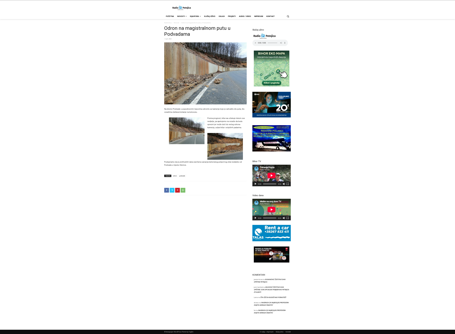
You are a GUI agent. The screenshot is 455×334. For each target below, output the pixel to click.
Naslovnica (168, 23)
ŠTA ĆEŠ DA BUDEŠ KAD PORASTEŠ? (273, 297)
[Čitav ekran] (288, 184)
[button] (288, 16)
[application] (271, 175)
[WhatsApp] (183, 190)
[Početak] (255, 184)
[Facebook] (166, 190)
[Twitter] (172, 190)
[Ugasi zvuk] (284, 184)
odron (175, 176)
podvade (182, 176)
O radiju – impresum (266, 332)
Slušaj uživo (279, 332)
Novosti (176, 23)
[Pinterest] (177, 190)
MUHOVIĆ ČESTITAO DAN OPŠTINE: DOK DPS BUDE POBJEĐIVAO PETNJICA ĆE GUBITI (271, 289)
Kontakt (288, 332)
